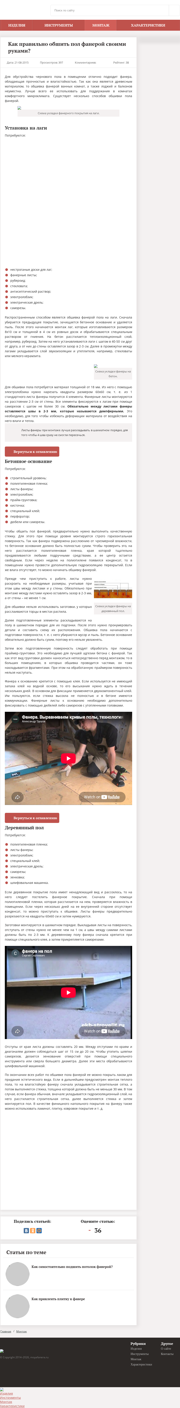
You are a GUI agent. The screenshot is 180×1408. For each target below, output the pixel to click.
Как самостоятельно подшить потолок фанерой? (72, 1267)
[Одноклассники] (32, 1230)
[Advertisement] (39, 170)
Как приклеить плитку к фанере (58, 1299)
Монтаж (21, 1331)
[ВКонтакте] (26, 1230)
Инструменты (10, 1398)
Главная (5, 1331)
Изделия (6, 1393)
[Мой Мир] (39, 1230)
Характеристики (12, 1406)
